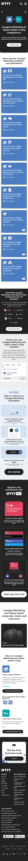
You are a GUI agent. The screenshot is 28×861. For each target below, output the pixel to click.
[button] (25, 4)
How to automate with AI (7, 811)
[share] (26, 11)
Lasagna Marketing (13, 27)
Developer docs (5, 795)
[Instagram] (10, 854)
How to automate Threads (8, 827)
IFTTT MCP (4, 783)
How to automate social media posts (10, 829)
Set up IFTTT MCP (14, 329)
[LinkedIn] (7, 854)
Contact (8, 848)
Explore (4, 774)
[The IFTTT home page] (5, 3)
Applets (3, 781)
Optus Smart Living (14, 29)
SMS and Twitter (18, 792)
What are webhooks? (6, 822)
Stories (3, 779)
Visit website (5, 686)
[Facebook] (4, 854)
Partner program (21, 846)
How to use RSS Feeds (7, 820)
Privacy (14, 848)
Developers (5, 846)
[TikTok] (21, 854)
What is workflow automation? (9, 817)
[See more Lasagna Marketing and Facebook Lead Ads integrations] (7, 702)
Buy (3, 727)
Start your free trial (14, 594)
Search (3, 790)
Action (10, 374)
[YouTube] (14, 854)
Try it (22, 378)
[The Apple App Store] (8, 836)
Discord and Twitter (19, 804)
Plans (2, 792)
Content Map (4, 788)
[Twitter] (17, 854)
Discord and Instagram (20, 776)
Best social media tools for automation (11, 831)
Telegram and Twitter (19, 802)
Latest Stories (6, 808)
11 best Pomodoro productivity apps (10, 824)
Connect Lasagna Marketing (13, 691)
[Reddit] (24, 854)
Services (3, 776)
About (20, 848)
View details (7, 378)
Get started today (14, 44)
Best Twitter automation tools (9, 813)
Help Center (4, 785)
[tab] (3, 365)
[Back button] (2, 11)
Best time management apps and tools (11, 815)
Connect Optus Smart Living (13, 731)
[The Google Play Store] (20, 836)
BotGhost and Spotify (19, 790)
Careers (12, 846)
